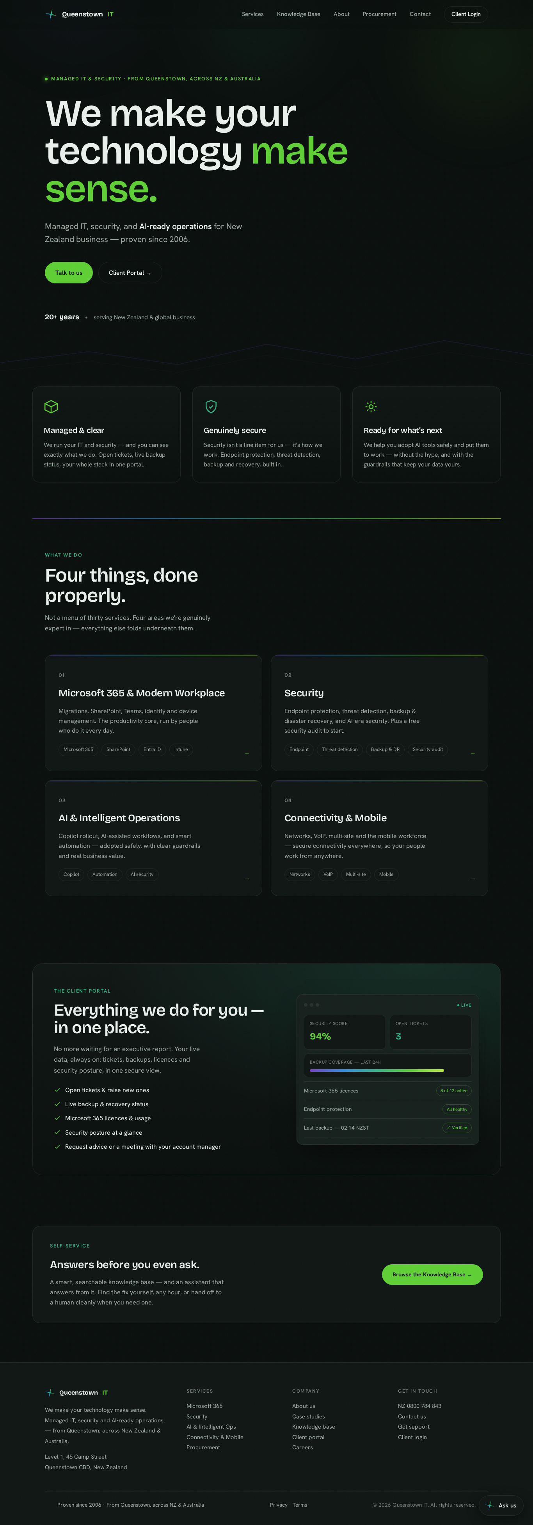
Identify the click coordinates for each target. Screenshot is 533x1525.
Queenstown (88, 14)
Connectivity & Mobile (215, 1437)
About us (303, 1405)
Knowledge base (313, 1426)
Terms (300, 1504)
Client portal (308, 1437)
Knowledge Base (298, 14)
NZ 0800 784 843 (419, 1405)
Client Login (466, 14)
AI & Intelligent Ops (211, 1426)
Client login (412, 1437)
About (342, 14)
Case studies (308, 1416)
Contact (420, 14)
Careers (302, 1447)
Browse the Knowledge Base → (433, 1274)
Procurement (379, 14)
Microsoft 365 (204, 1405)
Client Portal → (130, 273)
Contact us (412, 1416)
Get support (414, 1426)
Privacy (279, 1504)
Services (253, 14)
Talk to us (68, 273)
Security (197, 1416)
